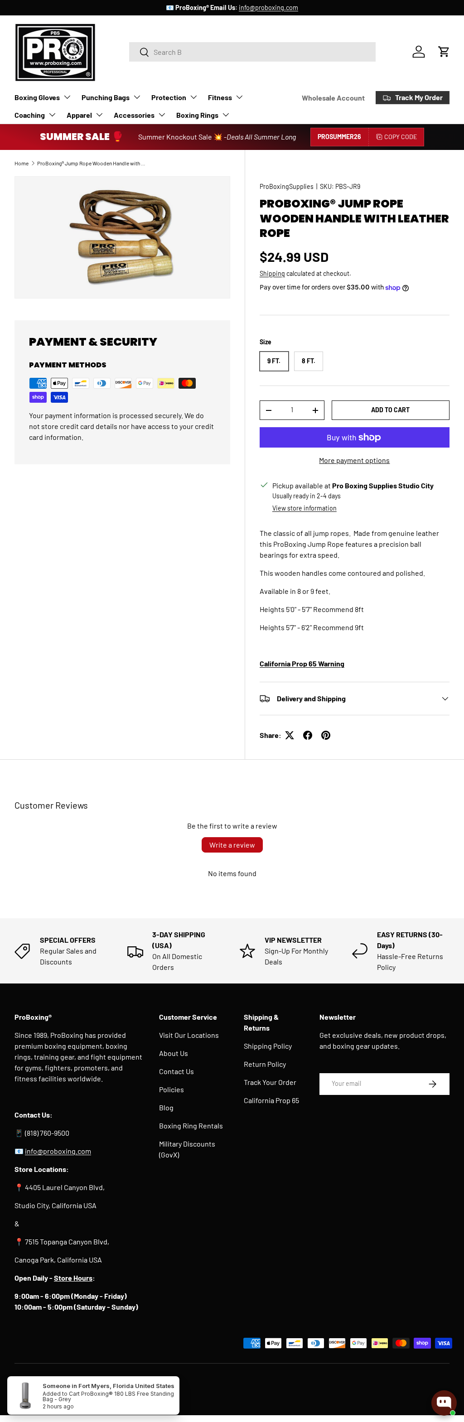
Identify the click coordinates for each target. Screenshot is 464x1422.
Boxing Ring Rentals (191, 1125)
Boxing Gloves (37, 97)
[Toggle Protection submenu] (193, 97)
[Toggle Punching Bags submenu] (136, 97)
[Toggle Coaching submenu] (52, 114)
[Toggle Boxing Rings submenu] (225, 114)
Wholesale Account (333, 97)
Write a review (232, 844)
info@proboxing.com (268, 7)
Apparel (79, 115)
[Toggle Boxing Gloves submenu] (67, 97)
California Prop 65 (271, 1100)
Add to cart (390, 410)
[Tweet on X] (289, 735)
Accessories (134, 115)
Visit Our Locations (189, 1035)
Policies (171, 1089)
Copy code (400, 136)
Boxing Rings (197, 115)
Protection (168, 97)
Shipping (272, 273)
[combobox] (252, 52)
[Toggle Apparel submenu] (99, 114)
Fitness (220, 97)
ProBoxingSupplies (287, 186)
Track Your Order (270, 1082)
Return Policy (265, 1064)
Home (21, 163)
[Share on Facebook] (308, 735)
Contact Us (176, 1071)
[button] (444, 52)
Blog (166, 1107)
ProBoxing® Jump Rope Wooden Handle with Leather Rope (91, 163)
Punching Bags (106, 97)
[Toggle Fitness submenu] (239, 97)
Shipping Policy (268, 1045)
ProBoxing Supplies (55, 1382)
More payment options (354, 460)
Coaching (29, 115)
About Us (173, 1053)
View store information (304, 508)
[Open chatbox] (444, 1403)
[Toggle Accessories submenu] (161, 114)
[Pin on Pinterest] (326, 735)
